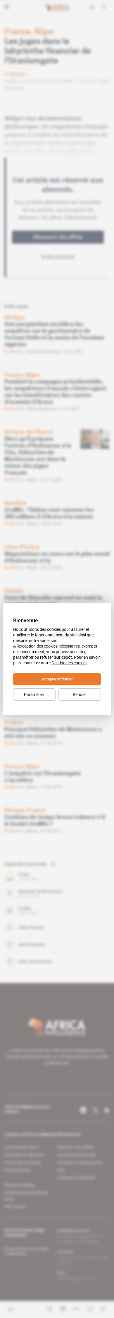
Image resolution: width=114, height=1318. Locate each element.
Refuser (80, 694)
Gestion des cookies (69, 662)
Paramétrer (34, 694)
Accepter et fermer (57, 679)
